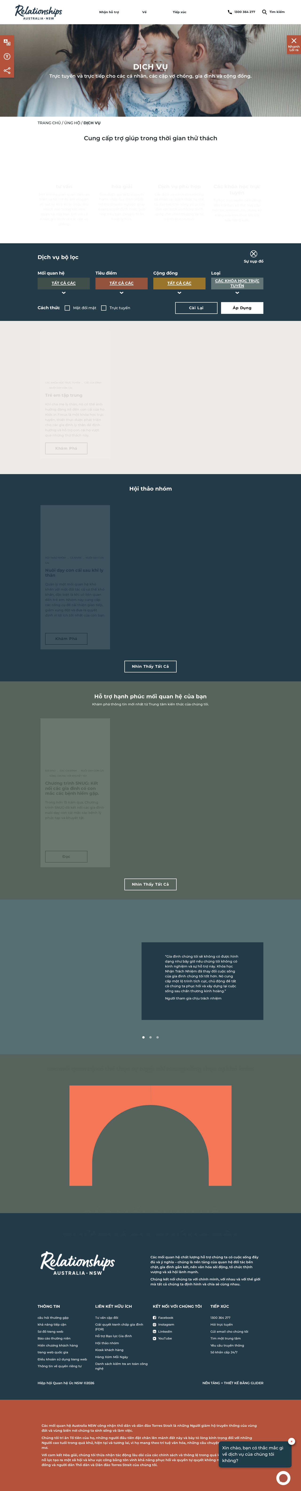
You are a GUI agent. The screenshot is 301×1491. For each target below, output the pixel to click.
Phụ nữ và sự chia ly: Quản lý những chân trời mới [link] (149, 780)
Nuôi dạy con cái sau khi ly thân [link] (74, 573)
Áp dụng (242, 308)
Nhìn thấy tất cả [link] (150, 666)
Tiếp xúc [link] (179, 12)
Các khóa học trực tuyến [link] (237, 189)
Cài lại (196, 308)
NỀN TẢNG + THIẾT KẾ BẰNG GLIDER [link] (232, 1383)
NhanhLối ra (294, 48)
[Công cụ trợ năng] (7, 42)
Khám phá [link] (66, 448)
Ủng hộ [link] (72, 123)
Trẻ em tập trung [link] (64, 395)
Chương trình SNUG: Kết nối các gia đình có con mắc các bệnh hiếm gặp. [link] (72, 788)
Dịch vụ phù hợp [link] (179, 186)
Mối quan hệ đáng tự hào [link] (223, 570)
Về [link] (144, 12)
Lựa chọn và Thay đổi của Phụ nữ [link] (148, 568)
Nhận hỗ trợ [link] (109, 12)
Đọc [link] (66, 856)
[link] (38, 12)
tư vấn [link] (64, 186)
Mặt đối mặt (84, 308)
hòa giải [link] (121, 186)
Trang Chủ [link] (49, 123)
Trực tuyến (120, 308)
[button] (150, 257)
